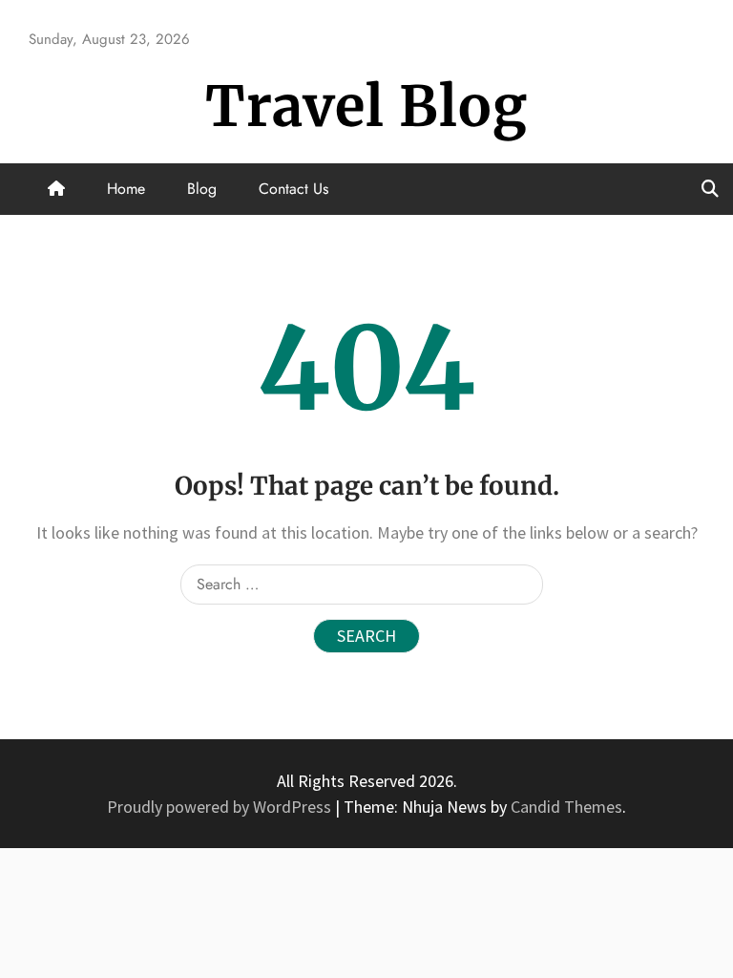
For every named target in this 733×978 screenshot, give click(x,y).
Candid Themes (566, 807)
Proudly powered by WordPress (221, 807)
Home (126, 189)
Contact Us (293, 189)
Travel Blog (366, 106)
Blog (202, 189)
